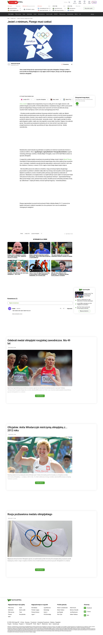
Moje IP (39, 624)
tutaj (35, 631)
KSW (9, 616)
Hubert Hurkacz (74, 614)
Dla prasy (27, 622)
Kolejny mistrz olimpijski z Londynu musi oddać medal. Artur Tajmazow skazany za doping (16, 256)
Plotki (34, 624)
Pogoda (9, 624)
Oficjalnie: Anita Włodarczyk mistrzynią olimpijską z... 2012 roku (17, 273)
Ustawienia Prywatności (43, 622)
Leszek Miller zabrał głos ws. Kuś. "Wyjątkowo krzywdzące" (84, 304)
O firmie (22, 622)
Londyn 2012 (13, 18)
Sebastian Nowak (15, 63)
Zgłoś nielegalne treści (17, 313)
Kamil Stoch (73, 607)
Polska (21, 233)
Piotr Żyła (59, 614)
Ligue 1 (33, 614)
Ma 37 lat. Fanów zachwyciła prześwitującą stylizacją (83, 307)
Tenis (23, 14)
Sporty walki (49, 14)
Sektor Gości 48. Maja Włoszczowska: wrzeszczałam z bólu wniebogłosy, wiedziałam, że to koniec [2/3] (39, 274)
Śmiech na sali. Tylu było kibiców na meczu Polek (88, 294)
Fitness (10, 614)
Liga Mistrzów (47, 607)
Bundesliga (46, 610)
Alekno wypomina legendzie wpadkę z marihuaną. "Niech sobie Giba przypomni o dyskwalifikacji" (39, 256)
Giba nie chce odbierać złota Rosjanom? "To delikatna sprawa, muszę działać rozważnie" (60, 274)
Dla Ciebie (11, 14)
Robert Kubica (60, 610)
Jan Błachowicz (74, 612)
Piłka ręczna (62, 14)
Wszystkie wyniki (88, 8)
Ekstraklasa (34, 607)
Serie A (45, 612)
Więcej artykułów (84, 311)
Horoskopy (15, 624)
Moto (76, 14)
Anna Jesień (23, 104)
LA (80, 14)
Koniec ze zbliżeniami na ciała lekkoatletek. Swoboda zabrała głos (85, 300)
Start (8, 18)
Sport (50, 624)
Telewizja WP (28, 624)
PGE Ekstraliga (47, 614)
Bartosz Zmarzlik (74, 610)
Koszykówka (70, 14)
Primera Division (35, 612)
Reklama (52, 622)
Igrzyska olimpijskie (35, 233)
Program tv (21, 624)
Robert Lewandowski (62, 607)
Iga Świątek (60, 612)
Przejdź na (12, 2)
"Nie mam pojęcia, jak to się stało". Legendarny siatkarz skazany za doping (61, 255)
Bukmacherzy (41, 14)
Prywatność (34, 622)
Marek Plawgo (67, 159)
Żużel (35, 14)
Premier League (35, 610)
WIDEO (56, 14)
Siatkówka (29, 14)
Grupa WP (16, 622)
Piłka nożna (18, 14)
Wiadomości (45, 624)
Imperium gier (56, 624)
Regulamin (57, 622)
